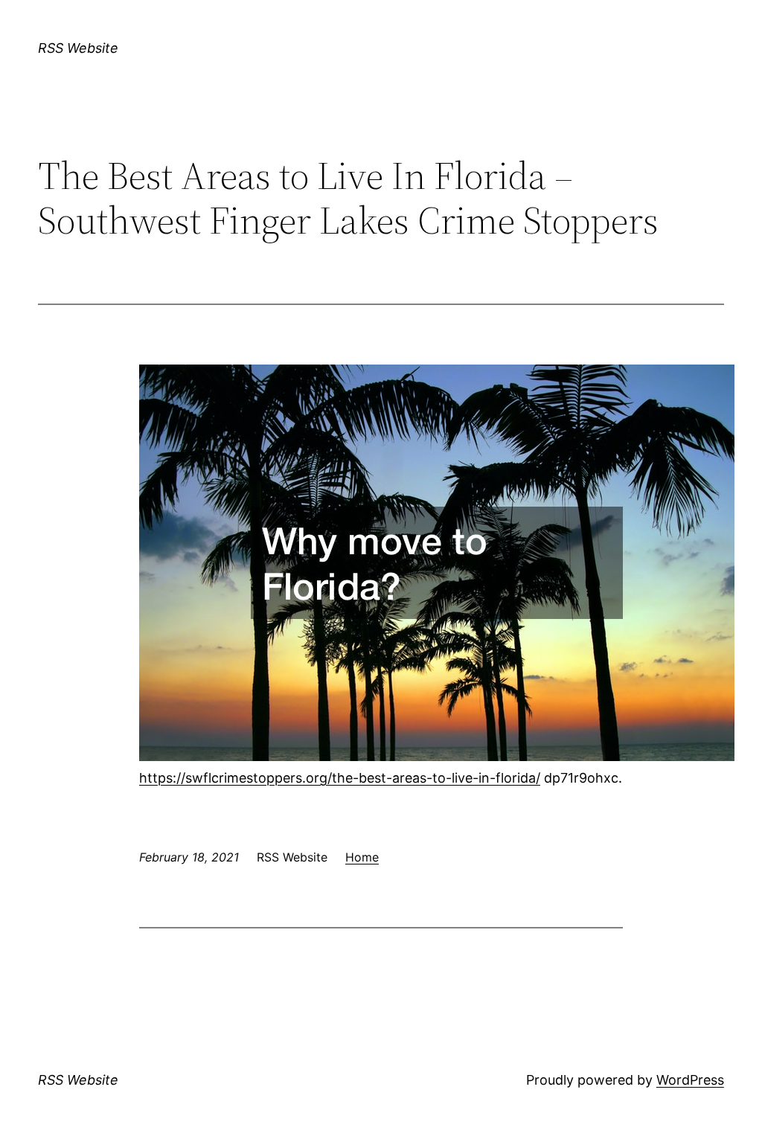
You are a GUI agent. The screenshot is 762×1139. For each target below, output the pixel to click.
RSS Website (78, 48)
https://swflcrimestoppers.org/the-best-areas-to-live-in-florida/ (339, 778)
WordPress (690, 1080)
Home (362, 857)
